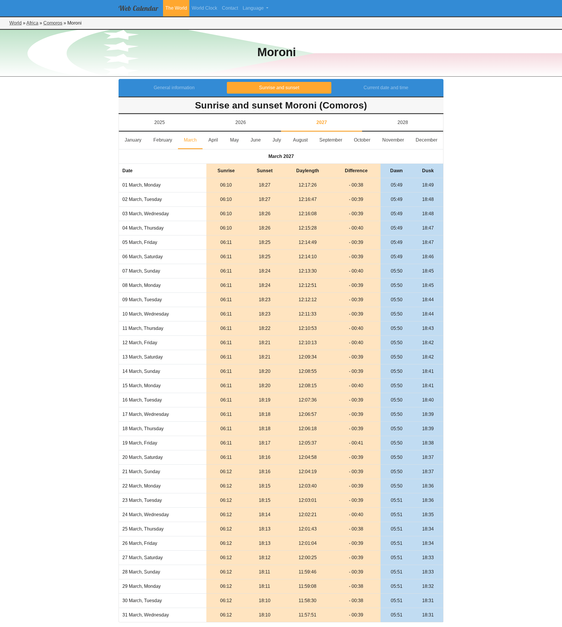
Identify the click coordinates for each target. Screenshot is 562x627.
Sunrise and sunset (279, 87)
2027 (321, 122)
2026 (240, 122)
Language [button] (254, 8)
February (165, 139)
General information (174, 87)
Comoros (52, 22)
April (216, 139)
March (193, 139)
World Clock (204, 8)
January (136, 139)
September (333, 139)
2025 (159, 122)
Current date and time (386, 87)
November (395, 139)
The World (176, 8)
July (280, 139)
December (429, 139)
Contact (230, 8)
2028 (402, 122)
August (303, 139)
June (259, 139)
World (15, 22)
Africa (32, 22)
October (365, 139)
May (237, 139)
